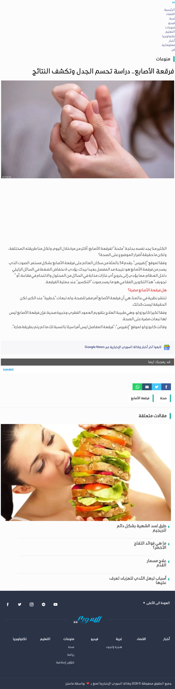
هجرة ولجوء (114, 647)
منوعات (170, 27)
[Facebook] (166, 386)
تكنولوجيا (168, 36)
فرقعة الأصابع (140, 398)
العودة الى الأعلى (158, 603)
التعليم (170, 32)
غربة (172, 18)
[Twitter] (156, 386)
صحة (163, 398)
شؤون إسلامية (65, 662)
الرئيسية (169, 10)
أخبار (172, 41)
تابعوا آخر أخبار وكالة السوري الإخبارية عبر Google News (123, 347)
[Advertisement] (87, 211)
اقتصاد (170, 14)
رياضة (70, 654)
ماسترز (69, 683)
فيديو (171, 23)
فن (173, 49)
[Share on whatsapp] (137, 386)
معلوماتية (168, 45)
